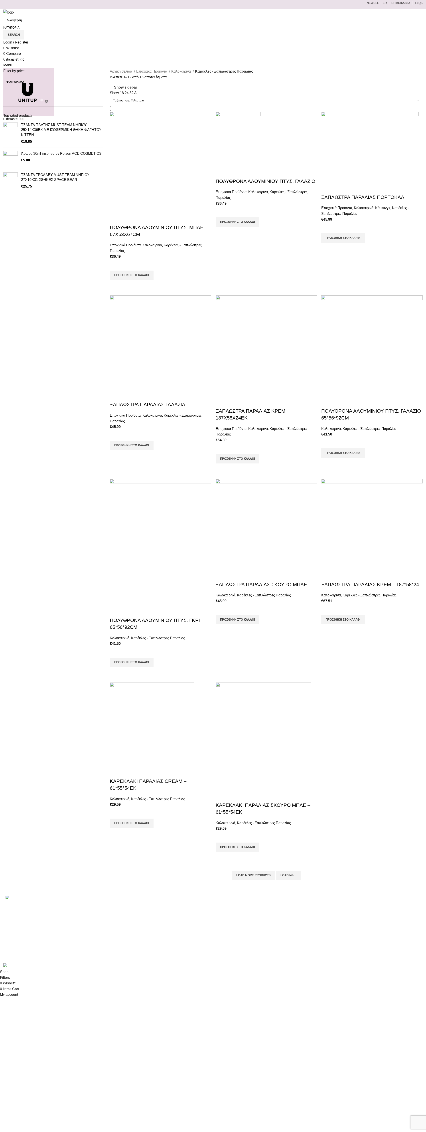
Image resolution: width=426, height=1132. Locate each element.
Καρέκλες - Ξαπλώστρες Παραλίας (369, 429)
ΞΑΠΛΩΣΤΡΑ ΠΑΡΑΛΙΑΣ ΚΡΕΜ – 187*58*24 (370, 584)
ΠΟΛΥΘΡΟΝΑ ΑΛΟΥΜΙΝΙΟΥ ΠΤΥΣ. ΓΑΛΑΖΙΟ (265, 181)
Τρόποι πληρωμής (302, 913)
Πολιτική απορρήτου (303, 930)
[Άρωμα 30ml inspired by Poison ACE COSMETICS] (10, 158)
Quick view (115, 285)
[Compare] (115, 218)
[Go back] (8, 49)
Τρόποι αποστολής (302, 922)
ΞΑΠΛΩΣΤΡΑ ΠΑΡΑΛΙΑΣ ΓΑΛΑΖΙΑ (147, 404)
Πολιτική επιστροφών (304, 938)
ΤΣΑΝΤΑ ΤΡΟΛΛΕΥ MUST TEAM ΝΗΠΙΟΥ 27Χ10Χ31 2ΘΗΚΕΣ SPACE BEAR (55, 177)
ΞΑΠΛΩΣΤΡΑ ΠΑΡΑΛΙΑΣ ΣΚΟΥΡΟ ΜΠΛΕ (261, 584)
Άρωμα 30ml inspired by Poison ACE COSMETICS (61, 153)
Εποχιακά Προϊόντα (152, 71)
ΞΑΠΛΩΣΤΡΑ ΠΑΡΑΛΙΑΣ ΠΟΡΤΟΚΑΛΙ (363, 197)
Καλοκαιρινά (181, 71)
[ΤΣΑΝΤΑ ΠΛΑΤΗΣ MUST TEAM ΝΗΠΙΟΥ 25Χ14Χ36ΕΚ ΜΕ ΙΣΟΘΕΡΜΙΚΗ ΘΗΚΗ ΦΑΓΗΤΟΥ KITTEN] (10, 133)
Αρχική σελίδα (121, 71)
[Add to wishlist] (115, 265)
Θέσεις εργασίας (300, 946)
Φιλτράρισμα (15, 81)
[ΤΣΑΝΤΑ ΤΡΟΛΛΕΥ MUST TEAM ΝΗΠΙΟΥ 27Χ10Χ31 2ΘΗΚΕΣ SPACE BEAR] (10, 180)
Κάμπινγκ (382, 208)
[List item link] (71, 918)
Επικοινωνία (297, 905)
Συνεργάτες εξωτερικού (305, 955)
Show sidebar (125, 87)
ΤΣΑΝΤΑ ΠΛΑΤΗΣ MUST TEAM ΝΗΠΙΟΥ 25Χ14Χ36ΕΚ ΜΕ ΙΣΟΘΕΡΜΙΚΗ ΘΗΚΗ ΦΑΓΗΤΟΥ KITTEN (61, 130)
